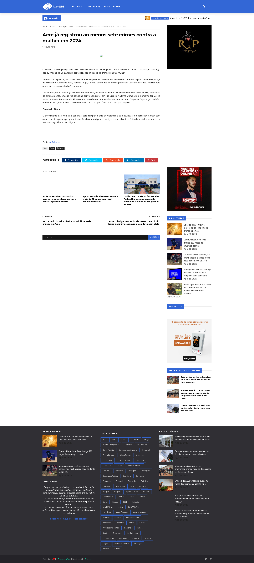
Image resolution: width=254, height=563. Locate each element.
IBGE (125, 502)
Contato (118, 6)
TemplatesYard (64, 559)
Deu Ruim (127, 476)
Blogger (88, 559)
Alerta (53, 27)
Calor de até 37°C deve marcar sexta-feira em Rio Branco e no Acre (192, 18)
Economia (107, 481)
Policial (131, 522)
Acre (106, 6)
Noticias (77, 6)
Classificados (125, 455)
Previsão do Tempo (149, 18)
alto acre (135, 439)
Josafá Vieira (108, 507)
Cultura (119, 465)
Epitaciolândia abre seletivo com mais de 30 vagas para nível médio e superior (100, 199)
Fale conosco (81, 518)
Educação (132, 481)
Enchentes (120, 486)
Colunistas (140, 455)
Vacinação (138, 543)
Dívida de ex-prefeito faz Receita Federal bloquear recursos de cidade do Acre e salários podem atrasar (141, 200)
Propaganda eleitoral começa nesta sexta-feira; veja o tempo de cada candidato (197, 273)
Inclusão (135, 502)
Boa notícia (142, 444)
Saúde (105, 533)
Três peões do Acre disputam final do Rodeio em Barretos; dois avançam (196, 379)
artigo (146, 439)
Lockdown (107, 512)
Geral (105, 502)
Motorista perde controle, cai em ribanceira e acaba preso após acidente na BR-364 (197, 258)
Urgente (106, 543)
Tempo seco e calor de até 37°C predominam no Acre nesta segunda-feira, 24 (192, 498)
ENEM (132, 486)
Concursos (107, 460)
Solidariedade (132, 533)
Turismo (147, 538)
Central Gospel (109, 455)
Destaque (63, 27)
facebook (154, 237)
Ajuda (114, 439)
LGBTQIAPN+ (133, 507)
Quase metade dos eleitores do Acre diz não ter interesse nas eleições (195, 408)
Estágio (106, 491)
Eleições (144, 481)
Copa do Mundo (124, 460)
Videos (117, 548)
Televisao (123, 538)
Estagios (117, 491)
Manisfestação (122, 512)
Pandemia (107, 522)
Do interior (140, 476)
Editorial (119, 481)
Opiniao (118, 517)
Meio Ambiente (139, 512)
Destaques (93, 6)
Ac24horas (54, 142)
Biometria (128, 444)
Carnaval (146, 450)
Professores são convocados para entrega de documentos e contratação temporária (59, 199)
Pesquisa (120, 522)
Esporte (142, 486)
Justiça (120, 507)
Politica (142, 522)
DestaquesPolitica (110, 476)
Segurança (117, 533)
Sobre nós (55, 518)
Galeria (142, 496)
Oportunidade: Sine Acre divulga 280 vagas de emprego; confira (195, 243)
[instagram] (211, 559)
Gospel (115, 502)
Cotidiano (140, 460)
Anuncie (67, 518)
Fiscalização (108, 496)
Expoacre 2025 (132, 491)
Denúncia (107, 470)
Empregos (107, 486)
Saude (140, 528)
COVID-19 (107, 465)
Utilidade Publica (122, 543)
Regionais (128, 528)
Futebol (121, 496)
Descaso (119, 470)
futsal (131, 496)
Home (44, 27)
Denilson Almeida (134, 465)
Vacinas (106, 548)
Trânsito (135, 538)
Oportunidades (132, 517)
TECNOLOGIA (108, 538)
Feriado (146, 491)
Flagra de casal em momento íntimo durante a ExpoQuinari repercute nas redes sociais (192, 513)
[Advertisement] (189, 118)
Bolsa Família (108, 450)
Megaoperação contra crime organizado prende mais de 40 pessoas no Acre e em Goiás (193, 469)
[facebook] (206, 559)
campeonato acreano (128, 450)
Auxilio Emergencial (111, 444)
